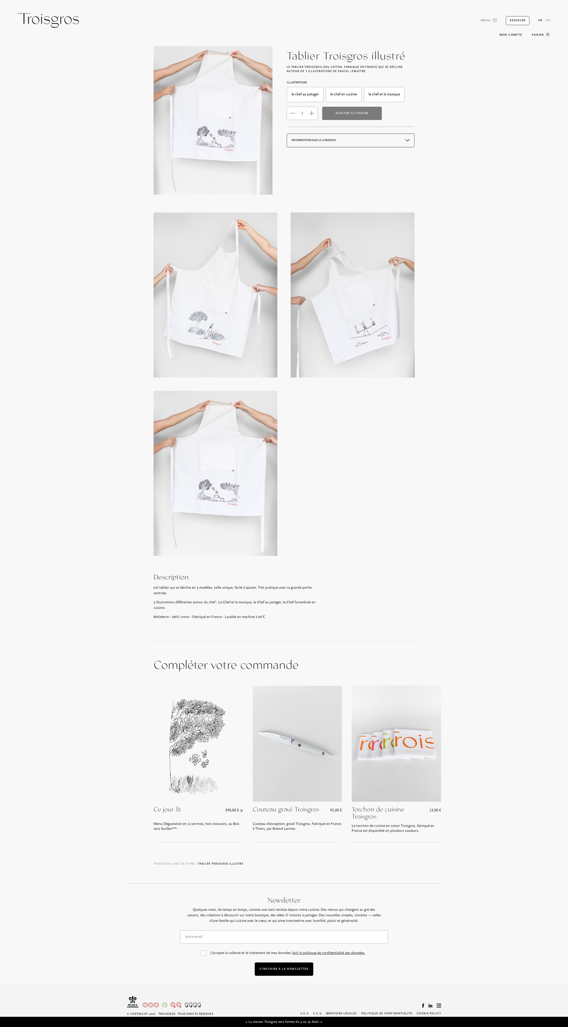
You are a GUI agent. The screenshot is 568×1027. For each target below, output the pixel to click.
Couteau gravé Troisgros (286, 810)
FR (540, 20)
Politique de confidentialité (386, 1013)
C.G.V (304, 1013)
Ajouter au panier (352, 113)
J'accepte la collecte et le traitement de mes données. (288, 953)
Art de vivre (184, 863)
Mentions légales (341, 1013)
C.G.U (317, 1013)
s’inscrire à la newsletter (284, 969)
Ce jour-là (167, 810)
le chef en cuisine (343, 94)
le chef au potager (305, 94)
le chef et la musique (384, 94)
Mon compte (510, 35)
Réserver (518, 20)
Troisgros (162, 863)
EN (548, 20)
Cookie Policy (429, 1013)
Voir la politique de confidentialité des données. (328, 953)
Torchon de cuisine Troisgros (378, 813)
